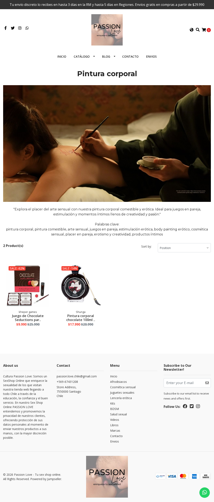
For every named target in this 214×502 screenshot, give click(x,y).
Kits (112, 403)
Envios (151, 56)
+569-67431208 (67, 382)
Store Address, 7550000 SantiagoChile (69, 391)
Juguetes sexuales (122, 393)
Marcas (115, 430)
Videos (114, 420)
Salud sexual (118, 414)
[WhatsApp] (27, 28)
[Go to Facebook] (5, 28)
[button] (192, 29)
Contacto (130, 56)
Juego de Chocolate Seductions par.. (28, 318)
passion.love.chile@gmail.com (77, 376)
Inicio (61, 56)
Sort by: (146, 246)
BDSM (114, 409)
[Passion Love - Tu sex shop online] (107, 29)
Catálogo (82, 56)
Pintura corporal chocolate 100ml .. (80, 318)
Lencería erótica (121, 398)
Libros (114, 425)
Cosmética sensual (123, 387)
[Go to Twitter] (12, 28)
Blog (106, 56)
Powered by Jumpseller (45, 479)
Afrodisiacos (118, 382)
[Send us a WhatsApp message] (204, 492)
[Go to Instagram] (20, 28)
